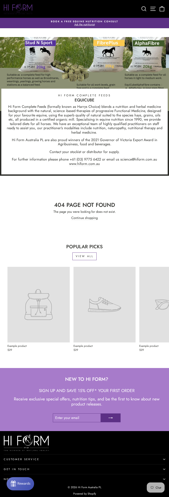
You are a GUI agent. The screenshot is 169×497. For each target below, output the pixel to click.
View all (85, 256)
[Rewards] (20, 483)
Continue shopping (84, 218)
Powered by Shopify (84, 494)
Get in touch (17, 469)
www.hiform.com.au (84, 164)
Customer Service (21, 459)
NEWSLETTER (15, 479)
